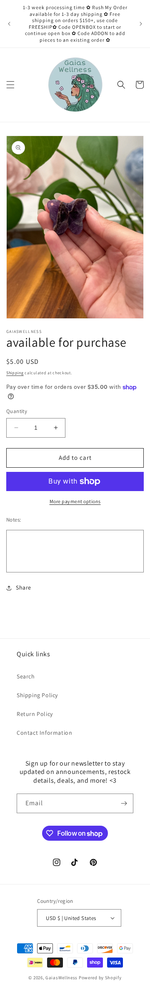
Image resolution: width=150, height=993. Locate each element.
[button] (10, 85)
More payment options (75, 501)
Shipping (15, 373)
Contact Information (44, 732)
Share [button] (23, 587)
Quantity (16, 411)
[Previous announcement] (9, 24)
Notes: (13, 519)
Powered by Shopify (100, 977)
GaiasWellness (61, 977)
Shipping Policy (37, 695)
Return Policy (35, 714)
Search (26, 676)
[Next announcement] (141, 24)
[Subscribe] (124, 803)
